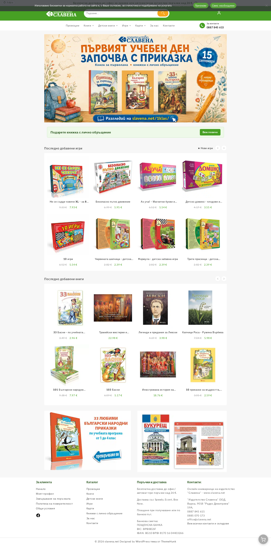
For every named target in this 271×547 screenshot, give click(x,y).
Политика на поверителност (54, 503)
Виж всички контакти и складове (208, 523)
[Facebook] (38, 516)
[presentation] (217, 148)
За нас (90, 518)
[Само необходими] (266, 5)
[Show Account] (219, 13)
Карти (90, 508)
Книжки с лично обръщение (104, 513)
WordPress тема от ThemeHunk (156, 541)
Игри (89, 503)
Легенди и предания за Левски (158, 332)
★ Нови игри (205, 148)
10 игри (68, 259)
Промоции (93, 488)
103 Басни (113, 389)
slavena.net (112, 541)
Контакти (92, 523)
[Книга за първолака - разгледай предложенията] (135, 78)
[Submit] (162, 13)
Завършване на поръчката (53, 498)
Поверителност (182, 5)
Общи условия (45, 508)
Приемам (200, 5)
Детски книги (94, 498)
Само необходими (223, 5)
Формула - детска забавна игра (158, 259)
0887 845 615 (215, 27)
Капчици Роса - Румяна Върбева (202, 332)
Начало (41, 488)
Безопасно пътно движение (113, 201)
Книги (90, 493)
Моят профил (45, 493)
